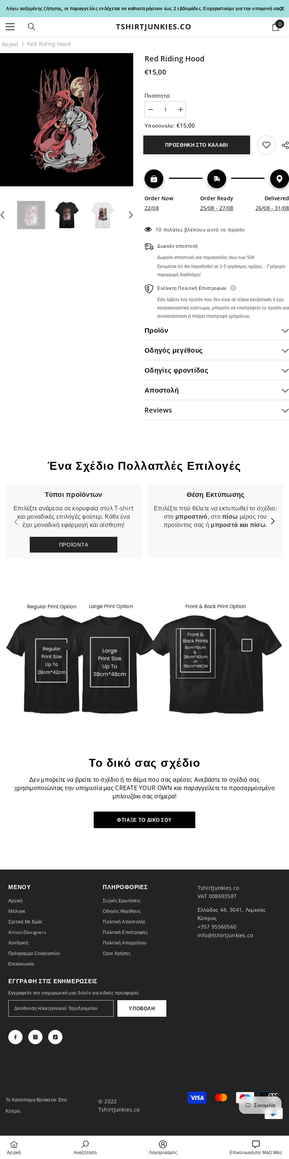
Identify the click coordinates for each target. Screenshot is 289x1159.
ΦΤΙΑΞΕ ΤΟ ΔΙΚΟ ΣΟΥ (144, 819)
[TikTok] (55, 1037)
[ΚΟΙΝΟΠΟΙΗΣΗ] (282, 145)
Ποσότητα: (157, 95)
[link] (215, 521)
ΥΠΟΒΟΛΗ (142, 1008)
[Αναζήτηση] (31, 26)
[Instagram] (35, 1037)
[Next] (131, 215)
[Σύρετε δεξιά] (272, 522)
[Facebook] (15, 1037)
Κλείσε (282, 9)
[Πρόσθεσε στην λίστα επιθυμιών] (266, 145)
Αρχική (10, 43)
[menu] (10, 26)
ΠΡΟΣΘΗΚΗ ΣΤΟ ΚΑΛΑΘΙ (197, 145)
